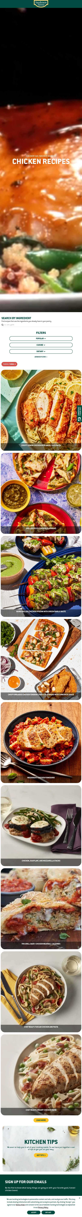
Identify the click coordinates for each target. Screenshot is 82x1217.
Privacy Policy (43, 1208)
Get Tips (40, 1155)
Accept (33, 1212)
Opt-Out (48, 1212)
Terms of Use (20, 1205)
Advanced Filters (40, 357)
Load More (41, 1120)
